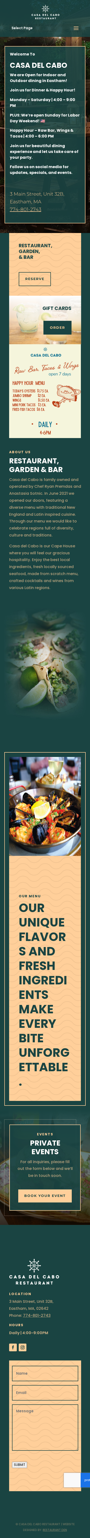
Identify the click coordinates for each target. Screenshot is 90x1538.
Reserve (34, 279)
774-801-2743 (25, 209)
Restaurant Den (55, 1530)
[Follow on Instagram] (22, 1347)
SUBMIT (19, 1464)
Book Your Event (45, 1196)
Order (57, 327)
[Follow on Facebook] (13, 1347)
